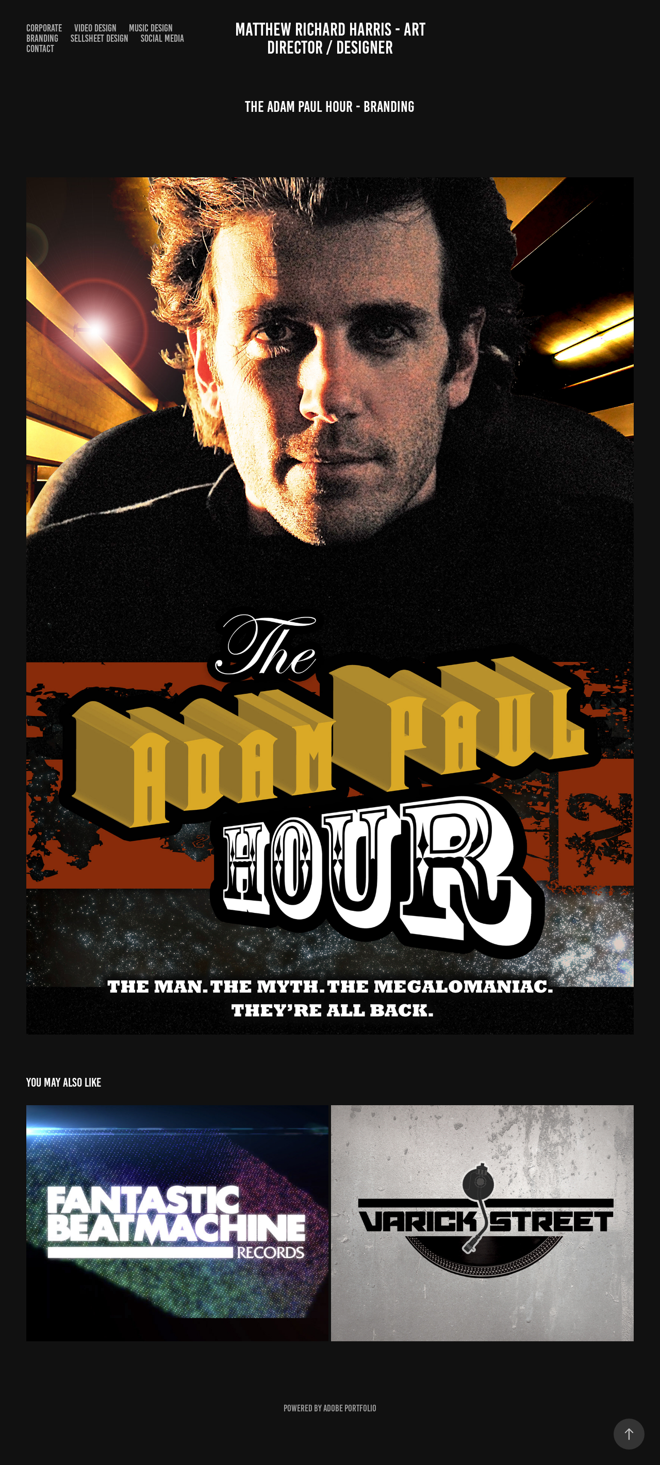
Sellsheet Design (99, 38)
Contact (40, 48)
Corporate (44, 28)
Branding (42, 38)
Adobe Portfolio (349, 1408)
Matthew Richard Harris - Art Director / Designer (332, 38)
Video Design (95, 28)
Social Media (162, 38)
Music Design (151, 28)
